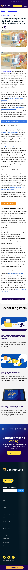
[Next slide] (25, 429)
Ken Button (6, 15)
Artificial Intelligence (6, 71)
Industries (5, 504)
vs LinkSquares (6, 528)
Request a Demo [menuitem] (16, 5)
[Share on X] (2, 28)
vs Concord (5, 517)
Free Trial (7, 480)
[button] (25, 6)
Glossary (5, 535)
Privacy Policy (6, 538)
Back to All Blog (12, 11)
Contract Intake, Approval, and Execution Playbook (10, 373)
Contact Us (5, 545)
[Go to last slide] (3, 429)
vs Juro (4, 525)
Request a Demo (13, 453)
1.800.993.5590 (13, 1)
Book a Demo (14, 567)
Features (5, 500)
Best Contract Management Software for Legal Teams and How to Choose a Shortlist (13, 336)
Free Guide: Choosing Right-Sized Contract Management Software (12, 407)
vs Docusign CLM (7, 521)
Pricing (4, 496)
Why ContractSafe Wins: (8, 514)
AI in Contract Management (13, 299)
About (4, 507)
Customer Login (21, 1)
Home (3, 11)
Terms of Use (6, 542)
